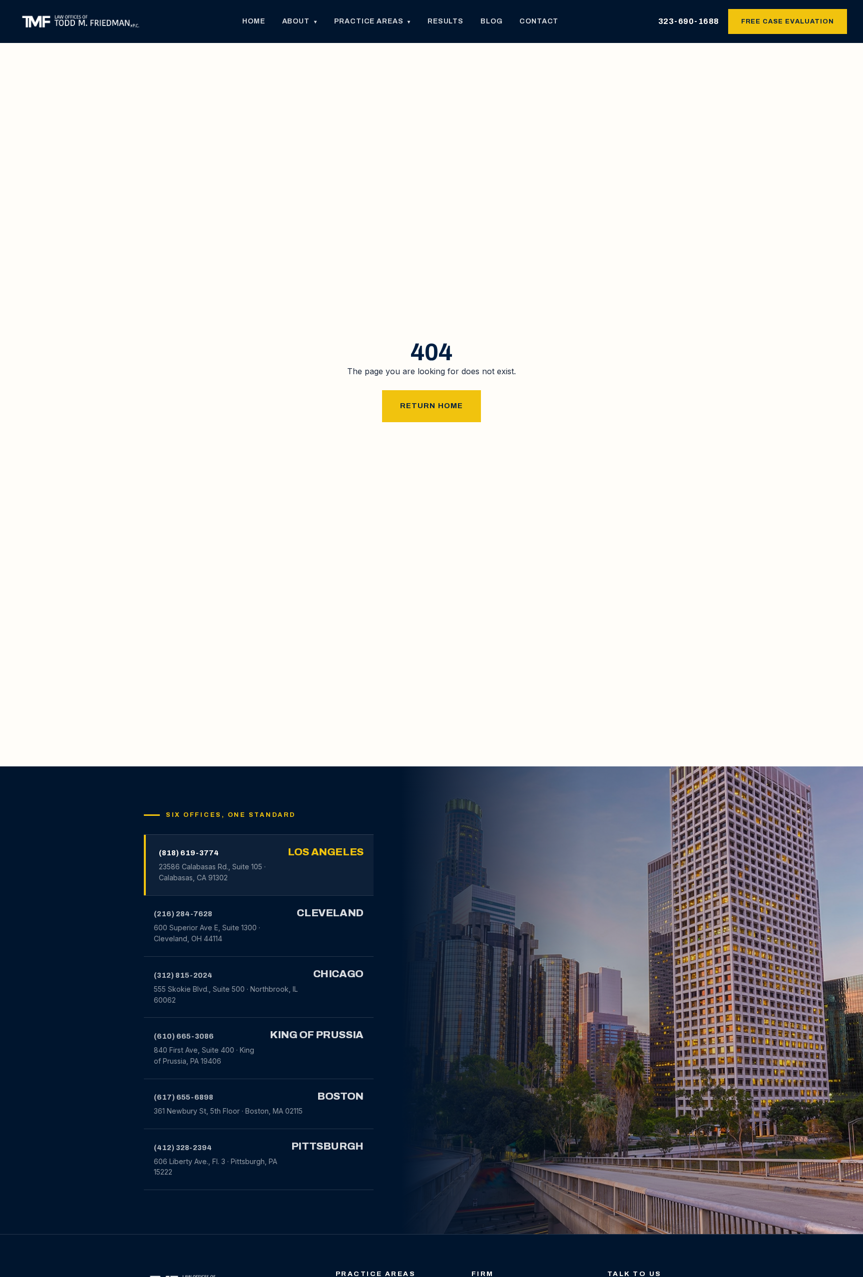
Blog (491, 21)
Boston (340, 1096)
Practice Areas (372, 21)
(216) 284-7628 (183, 914)
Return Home (431, 406)
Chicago (338, 973)
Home (253, 21)
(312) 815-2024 (183, 975)
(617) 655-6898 (183, 1097)
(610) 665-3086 (184, 1036)
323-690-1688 (688, 21)
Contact (538, 21)
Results (445, 21)
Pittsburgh (327, 1146)
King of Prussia (317, 1034)
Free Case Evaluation (787, 21)
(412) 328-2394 (183, 1148)
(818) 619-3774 (189, 853)
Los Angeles (325, 851)
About (299, 21)
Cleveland (330, 912)
